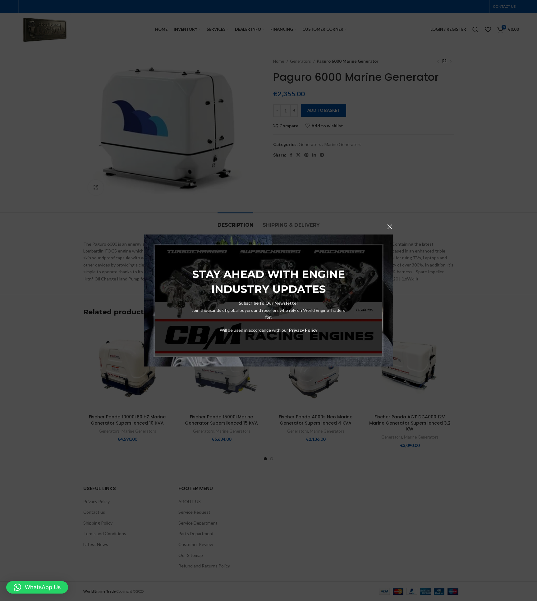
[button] (37, 587)
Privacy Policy (303, 330)
